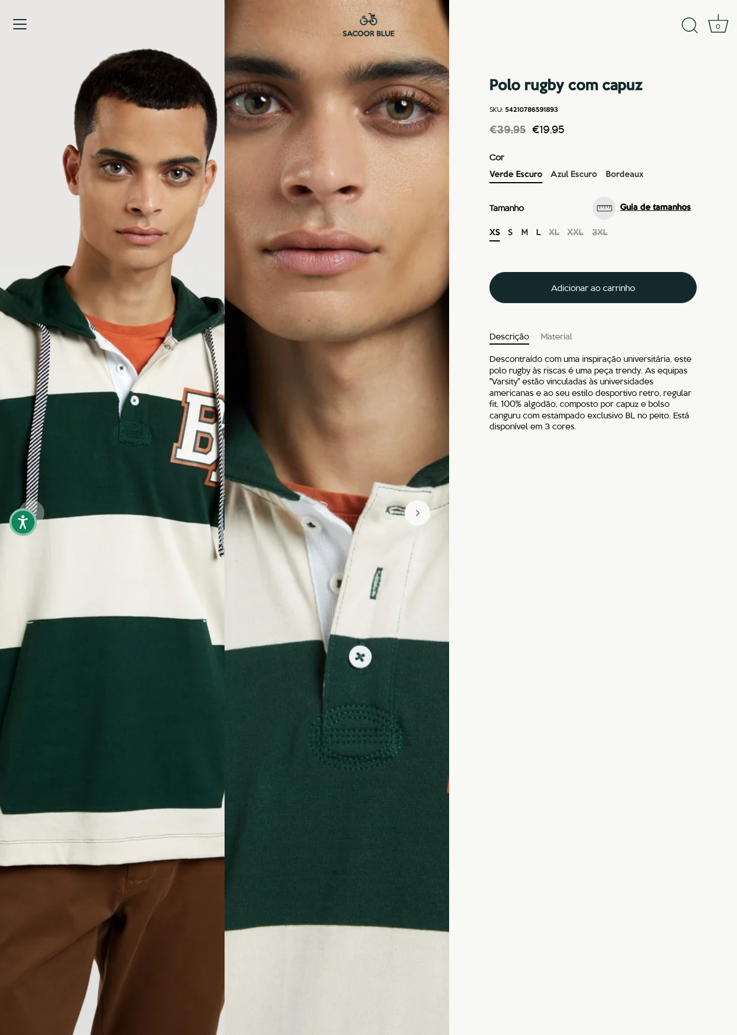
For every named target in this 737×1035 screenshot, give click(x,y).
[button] (417, 513)
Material (556, 336)
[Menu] (20, 24)
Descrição (509, 336)
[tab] (515, 336)
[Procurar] (689, 26)
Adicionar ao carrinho (593, 287)
